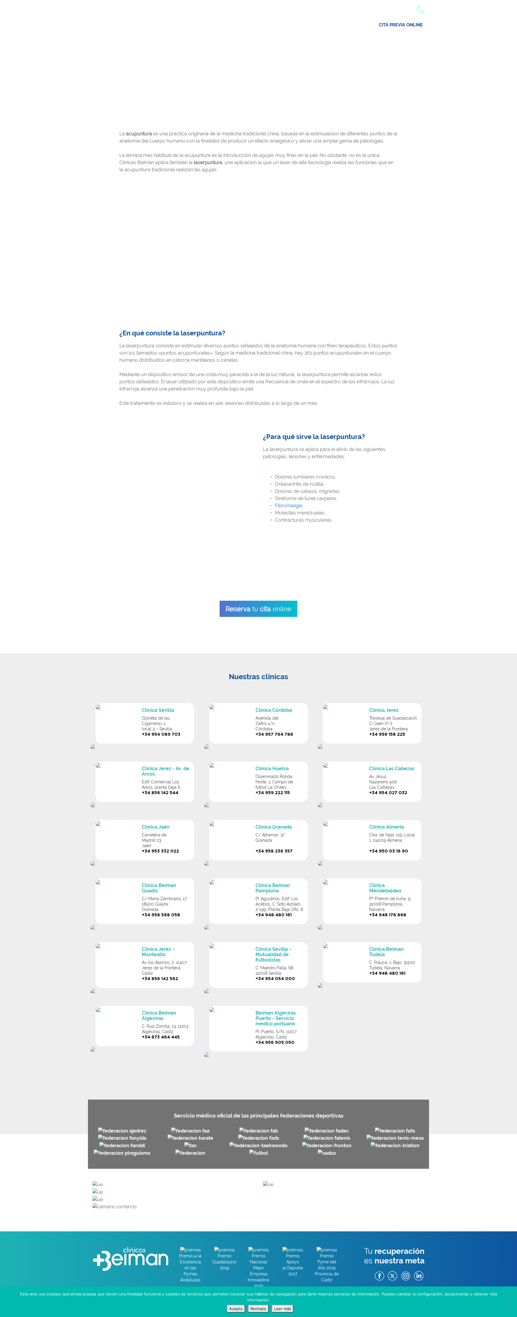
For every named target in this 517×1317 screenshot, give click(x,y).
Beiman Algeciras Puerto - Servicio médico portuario (276, 1018)
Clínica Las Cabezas (391, 768)
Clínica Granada (274, 827)
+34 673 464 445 (161, 1037)
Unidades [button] (354, 27)
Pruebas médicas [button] (315, 27)
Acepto (236, 1308)
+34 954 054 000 (275, 979)
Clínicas (237, 27)
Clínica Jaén (156, 827)
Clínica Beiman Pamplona (273, 888)
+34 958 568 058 (161, 915)
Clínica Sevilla (158, 710)
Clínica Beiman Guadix (159, 888)
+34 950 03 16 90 (388, 851)
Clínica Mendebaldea (385, 888)
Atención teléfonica (391, 9)
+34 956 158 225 (387, 734)
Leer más (282, 1308)
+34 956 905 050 (275, 1043)
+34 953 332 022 (160, 851)
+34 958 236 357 (274, 851)
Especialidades (271, 27)
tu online (258, 609)
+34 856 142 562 (160, 979)
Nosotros (209, 27)
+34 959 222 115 (273, 793)
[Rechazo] (510, 1302)
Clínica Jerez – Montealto (158, 951)
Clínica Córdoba (274, 710)
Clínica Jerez (384, 710)
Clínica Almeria (386, 827)
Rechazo (258, 1308)
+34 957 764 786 (274, 734)
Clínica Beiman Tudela (386, 951)
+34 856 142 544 (160, 793)
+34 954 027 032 (388, 793)
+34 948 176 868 (387, 915)
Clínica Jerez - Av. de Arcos (165, 771)
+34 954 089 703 (161, 734)
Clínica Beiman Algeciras (159, 1015)
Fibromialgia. (289, 505)
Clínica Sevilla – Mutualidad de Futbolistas (274, 954)
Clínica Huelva (272, 768)
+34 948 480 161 (274, 915)
